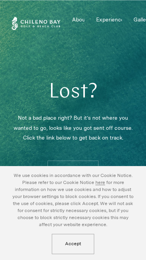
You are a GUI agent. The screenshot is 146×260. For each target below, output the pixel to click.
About (78, 19)
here (100, 182)
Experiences (108, 19)
